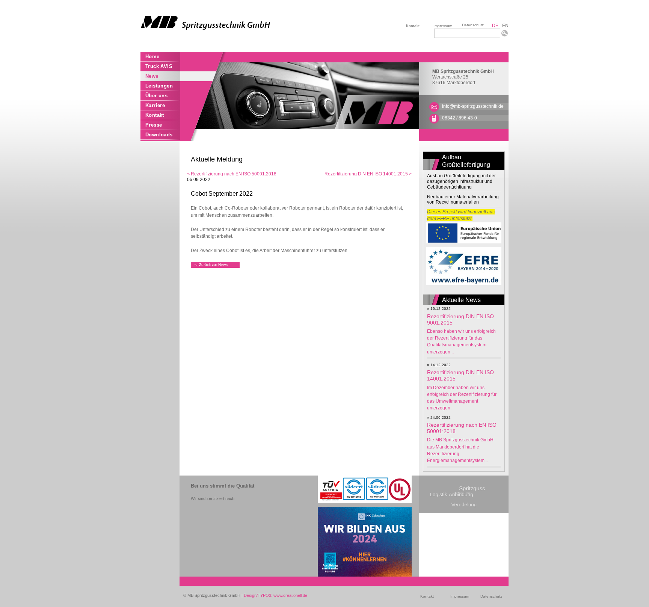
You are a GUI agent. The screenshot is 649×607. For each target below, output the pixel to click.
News (151, 76)
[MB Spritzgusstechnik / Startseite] (232, 23)
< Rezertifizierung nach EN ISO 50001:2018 (231, 174)
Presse (153, 125)
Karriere (155, 105)
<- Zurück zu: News (211, 265)
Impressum (442, 26)
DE (495, 25)
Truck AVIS (158, 66)
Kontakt (413, 26)
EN (505, 25)
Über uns (156, 95)
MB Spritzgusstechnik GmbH (463, 71)
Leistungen (159, 86)
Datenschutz (473, 25)
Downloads (159, 134)
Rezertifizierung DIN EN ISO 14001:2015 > (368, 174)
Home (152, 56)
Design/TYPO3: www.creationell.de (275, 595)
